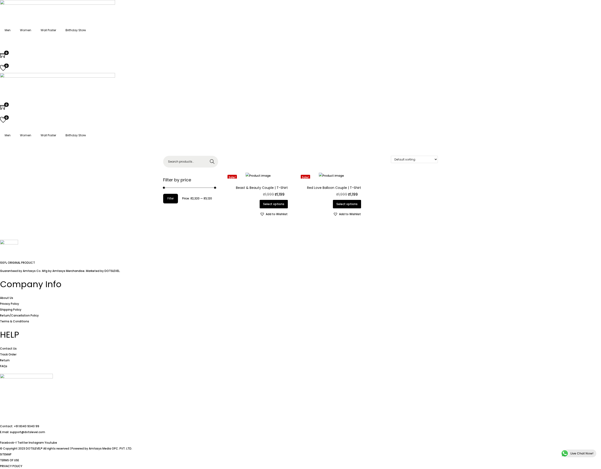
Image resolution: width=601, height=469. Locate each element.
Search (212, 162)
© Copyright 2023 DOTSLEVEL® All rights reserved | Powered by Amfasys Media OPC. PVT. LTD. (66, 448)
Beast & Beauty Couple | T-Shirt (262, 187)
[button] (274, 214)
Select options (273, 204)
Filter (170, 198)
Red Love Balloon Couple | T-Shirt (334, 187)
